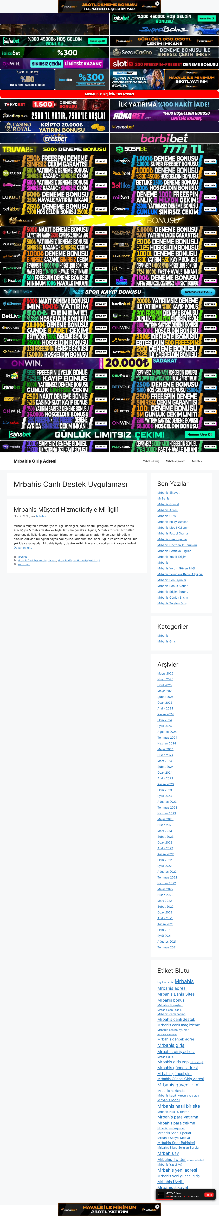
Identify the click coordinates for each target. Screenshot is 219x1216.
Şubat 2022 (165, 906)
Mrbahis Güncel (168, 504)
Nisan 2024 (165, 755)
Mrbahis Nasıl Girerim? (173, 1111)
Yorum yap (24, 564)
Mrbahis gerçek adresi (176, 1039)
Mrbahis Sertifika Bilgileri (174, 551)
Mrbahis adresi (172, 988)
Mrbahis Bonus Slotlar (172, 586)
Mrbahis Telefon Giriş (172, 603)
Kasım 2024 (165, 714)
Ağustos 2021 (166, 941)
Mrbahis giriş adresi (176, 1051)
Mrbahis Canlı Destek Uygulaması (37, 560)
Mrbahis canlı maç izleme (178, 1025)
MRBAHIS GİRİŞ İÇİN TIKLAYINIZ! (109, 94)
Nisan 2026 (165, 679)
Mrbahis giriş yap (173, 1062)
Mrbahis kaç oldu (188, 1095)
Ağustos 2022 (167, 871)
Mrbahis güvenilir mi (178, 1084)
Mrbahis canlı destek (176, 1019)
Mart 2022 (164, 900)
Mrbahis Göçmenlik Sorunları (177, 545)
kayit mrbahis (165, 982)
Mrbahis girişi (165, 1056)
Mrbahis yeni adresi (177, 1170)
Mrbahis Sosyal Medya (173, 1138)
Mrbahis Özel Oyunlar (172, 539)
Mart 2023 (164, 831)
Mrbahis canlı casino (171, 1014)
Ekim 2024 (164, 720)
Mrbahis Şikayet (175, 461)
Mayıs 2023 (165, 819)
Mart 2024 (164, 761)
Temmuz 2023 (167, 807)
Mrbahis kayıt (166, 1095)
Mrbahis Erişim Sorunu (172, 591)
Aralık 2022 (165, 848)
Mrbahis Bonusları (170, 1005)
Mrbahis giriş (170, 1045)
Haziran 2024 (166, 743)
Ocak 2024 (164, 772)
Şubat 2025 (165, 697)
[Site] (54, 161)
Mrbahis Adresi (167, 510)
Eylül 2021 (164, 935)
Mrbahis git (196, 1062)
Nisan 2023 (165, 825)
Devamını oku (23, 547)
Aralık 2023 (165, 778)
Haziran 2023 (166, 813)
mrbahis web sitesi (195, 1160)
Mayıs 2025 (165, 691)
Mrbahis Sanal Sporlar (174, 1133)
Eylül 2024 (164, 726)
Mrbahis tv (168, 1153)
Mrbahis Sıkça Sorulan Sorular (178, 1147)
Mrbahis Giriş (151, 461)
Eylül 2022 (164, 866)
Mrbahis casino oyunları (173, 1030)
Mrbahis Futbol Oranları (173, 533)
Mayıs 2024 (165, 749)
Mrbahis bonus (170, 1000)
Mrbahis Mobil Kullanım (173, 527)
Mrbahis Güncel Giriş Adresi (180, 1079)
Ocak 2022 (164, 912)
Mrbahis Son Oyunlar (171, 580)
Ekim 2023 (164, 790)
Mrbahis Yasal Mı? (170, 1164)
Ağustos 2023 (167, 801)
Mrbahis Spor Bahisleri (176, 1143)
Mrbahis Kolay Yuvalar (172, 521)
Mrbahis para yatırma (177, 1117)
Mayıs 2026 (165, 673)
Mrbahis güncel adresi (177, 1067)
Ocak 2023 (164, 842)
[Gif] (109, 220)
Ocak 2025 (164, 702)
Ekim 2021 (164, 930)
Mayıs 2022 (165, 889)
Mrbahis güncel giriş (174, 1073)
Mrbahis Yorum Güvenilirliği (176, 568)
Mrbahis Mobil (168, 1100)
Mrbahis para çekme (176, 1123)
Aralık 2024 (165, 708)
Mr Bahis (163, 498)
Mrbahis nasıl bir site (178, 1106)
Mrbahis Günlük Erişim (172, 597)
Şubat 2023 (165, 836)
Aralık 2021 (165, 918)
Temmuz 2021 (167, 947)
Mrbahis (197, 461)
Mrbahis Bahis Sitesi (176, 994)
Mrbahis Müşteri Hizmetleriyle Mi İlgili (66, 509)
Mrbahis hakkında (171, 1091)
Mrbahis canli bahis (169, 1010)
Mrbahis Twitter (171, 1159)
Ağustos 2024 (167, 731)
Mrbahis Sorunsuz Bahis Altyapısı (180, 574)
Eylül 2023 (164, 796)
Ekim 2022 (164, 860)
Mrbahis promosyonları (171, 1128)
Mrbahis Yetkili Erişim (171, 556)
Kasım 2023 (165, 784)
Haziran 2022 (166, 883)
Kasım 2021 (165, 924)
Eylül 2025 (164, 685)
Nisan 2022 (165, 895)
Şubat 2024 (165, 766)
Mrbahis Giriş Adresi (35, 461)
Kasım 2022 (165, 854)
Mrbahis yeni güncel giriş (178, 1176)
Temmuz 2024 (167, 737)
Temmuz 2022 (167, 877)
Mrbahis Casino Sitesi (167, 1034)
